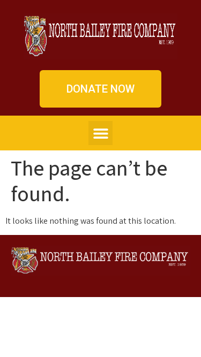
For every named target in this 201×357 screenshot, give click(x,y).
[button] (100, 133)
